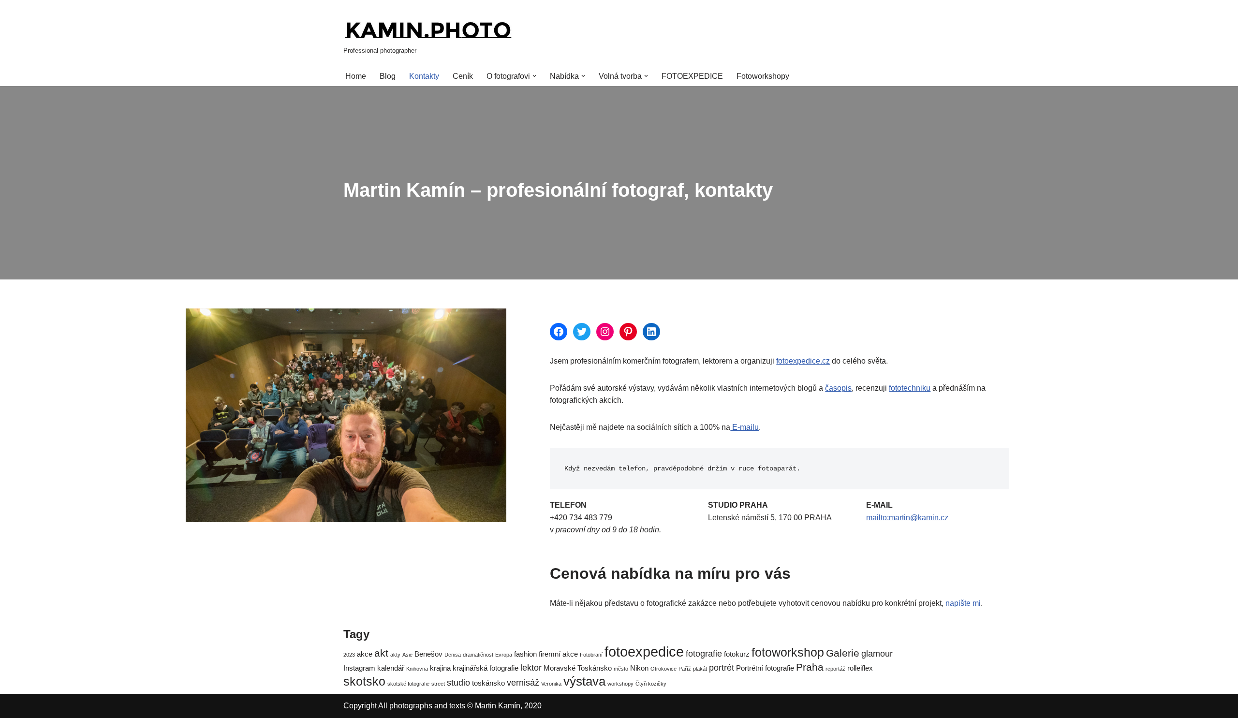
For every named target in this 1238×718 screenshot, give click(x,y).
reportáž (835, 669)
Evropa (503, 655)
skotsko (364, 681)
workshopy (620, 684)
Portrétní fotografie (765, 668)
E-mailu (744, 427)
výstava (584, 681)
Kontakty (424, 76)
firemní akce (558, 654)
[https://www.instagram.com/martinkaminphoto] (605, 331)
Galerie (842, 653)
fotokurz (737, 654)
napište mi (963, 603)
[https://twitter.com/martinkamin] (581, 331)
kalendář (390, 668)
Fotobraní (591, 655)
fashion (525, 654)
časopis (838, 388)
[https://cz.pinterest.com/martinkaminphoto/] (628, 331)
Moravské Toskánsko (578, 668)
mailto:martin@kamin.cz (907, 517)
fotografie (704, 653)
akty (395, 655)
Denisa (452, 655)
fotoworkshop (788, 652)
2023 (349, 655)
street (438, 684)
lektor (531, 667)
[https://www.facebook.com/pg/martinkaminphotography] (558, 331)
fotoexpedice (644, 651)
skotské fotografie (408, 684)
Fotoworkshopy (763, 76)
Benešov (428, 654)
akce (364, 654)
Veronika (551, 684)
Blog (388, 76)
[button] (534, 76)
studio (458, 682)
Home (355, 76)
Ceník (463, 76)
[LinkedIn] (651, 331)
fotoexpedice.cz (803, 361)
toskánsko (488, 683)
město (621, 669)
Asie (407, 655)
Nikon (639, 668)
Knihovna (417, 669)
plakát (700, 669)
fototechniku (909, 388)
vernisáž (523, 682)
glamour (877, 653)
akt (381, 653)
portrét (721, 667)
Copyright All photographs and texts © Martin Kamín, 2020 (442, 706)
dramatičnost (478, 655)
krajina (440, 668)
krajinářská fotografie (485, 668)
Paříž (684, 669)
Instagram (359, 668)
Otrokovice (663, 669)
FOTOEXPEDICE (692, 76)
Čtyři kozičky (650, 684)
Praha (810, 667)
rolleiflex (860, 668)
